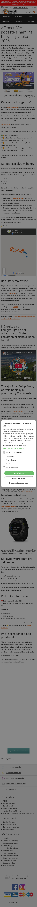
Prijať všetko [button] (19, 473)
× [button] (33, 422)
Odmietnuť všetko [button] (19, 478)
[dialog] (18, 453)
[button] (18, 448)
